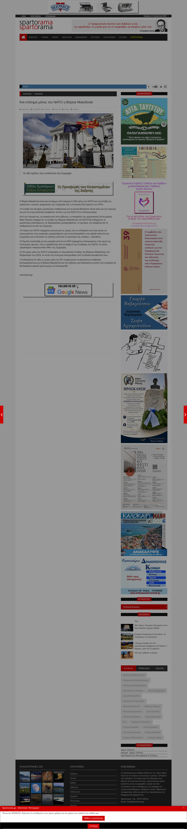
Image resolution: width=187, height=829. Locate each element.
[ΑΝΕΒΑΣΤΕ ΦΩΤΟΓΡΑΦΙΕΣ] (1, 414)
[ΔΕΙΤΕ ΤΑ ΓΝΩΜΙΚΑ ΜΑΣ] (185, 414)
